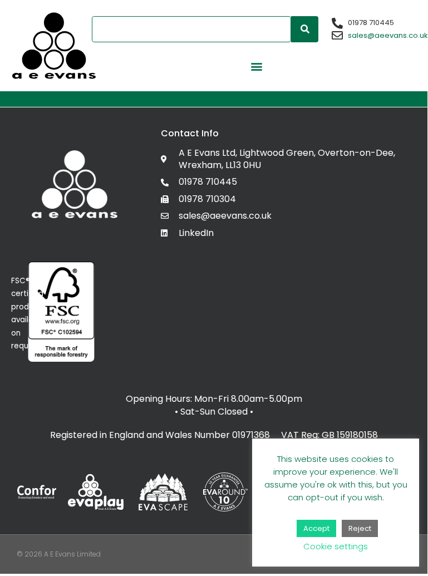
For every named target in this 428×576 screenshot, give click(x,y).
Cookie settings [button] (335, 546)
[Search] (304, 29)
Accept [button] (316, 528)
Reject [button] (359, 528)
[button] (256, 66)
